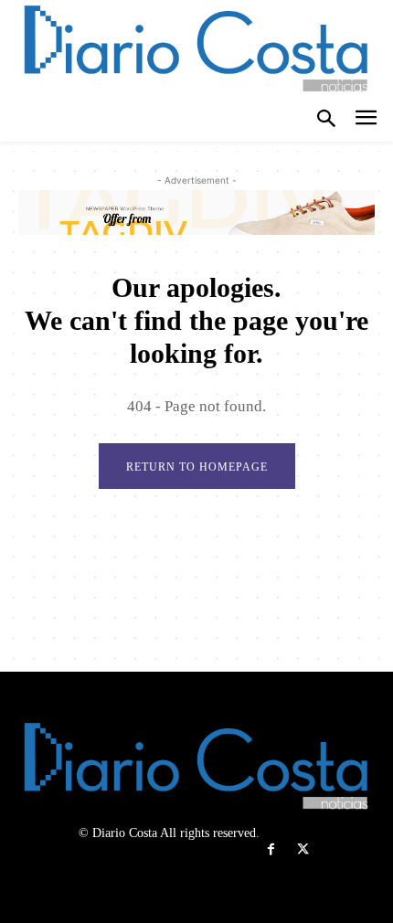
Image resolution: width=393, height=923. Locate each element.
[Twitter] (303, 849)
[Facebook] (271, 849)
